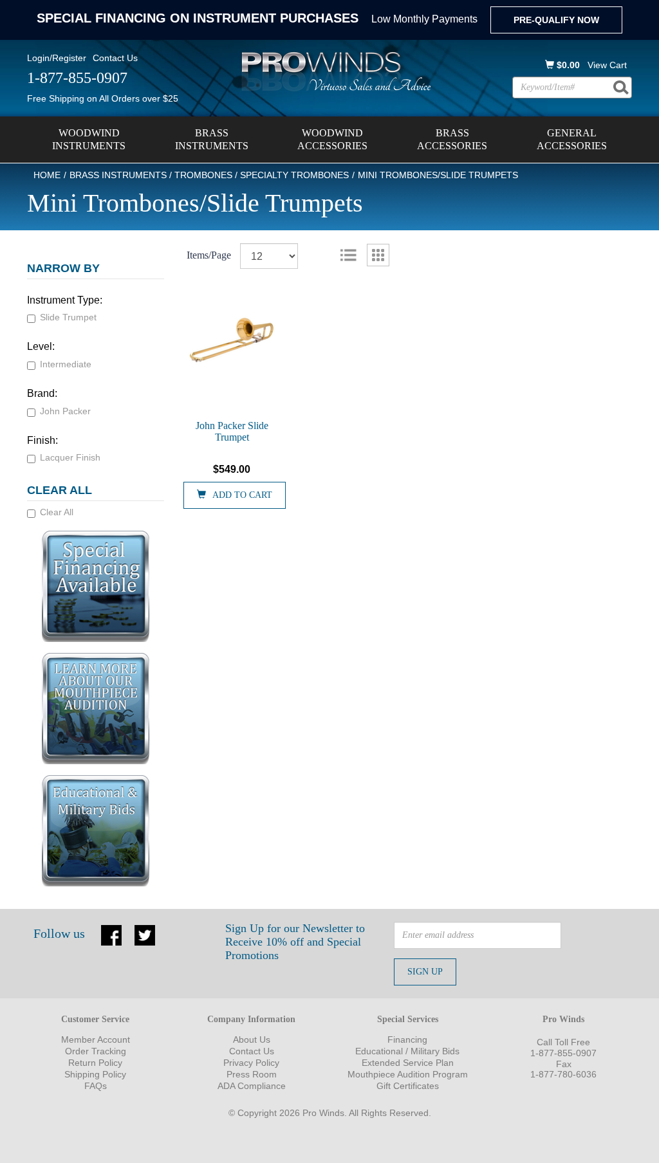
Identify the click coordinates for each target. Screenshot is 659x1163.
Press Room (252, 1074)
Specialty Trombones (294, 175)
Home (46, 175)
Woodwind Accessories (332, 139)
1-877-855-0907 (563, 1053)
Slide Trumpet (68, 317)
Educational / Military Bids (407, 1051)
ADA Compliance (252, 1086)
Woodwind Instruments (88, 139)
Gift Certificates (407, 1086)
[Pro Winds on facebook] (111, 934)
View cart (607, 65)
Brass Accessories (452, 139)
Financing (407, 1039)
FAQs (95, 1086)
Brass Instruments (211, 139)
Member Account (95, 1039)
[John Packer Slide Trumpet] (232, 339)
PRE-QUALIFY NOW (556, 20)
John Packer (65, 411)
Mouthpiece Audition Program (408, 1074)
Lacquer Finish (70, 457)
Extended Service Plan (408, 1063)
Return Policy (95, 1063)
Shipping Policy (95, 1074)
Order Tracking (95, 1051)
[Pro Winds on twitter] (145, 934)
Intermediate (65, 364)
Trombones (203, 175)
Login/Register (56, 58)
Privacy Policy (251, 1063)
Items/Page (209, 255)
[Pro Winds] (334, 71)
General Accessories (572, 139)
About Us (251, 1039)
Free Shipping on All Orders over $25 (102, 98)
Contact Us (115, 58)
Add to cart (242, 495)
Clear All (56, 512)
